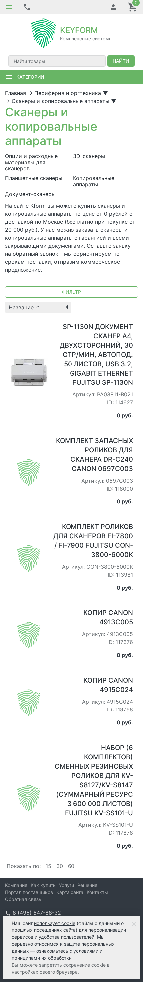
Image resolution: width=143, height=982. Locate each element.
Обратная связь (23, 899)
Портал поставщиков (29, 892)
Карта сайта (69, 892)
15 (48, 866)
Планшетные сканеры (33, 178)
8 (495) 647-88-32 (37, 912)
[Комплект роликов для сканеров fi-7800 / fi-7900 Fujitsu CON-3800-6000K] (29, 558)
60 (71, 866)
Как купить (43, 885)
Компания (16, 885)
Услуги (66, 885)
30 (59, 866)
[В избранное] (42, 324)
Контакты (97, 892)
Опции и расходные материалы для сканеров (31, 162)
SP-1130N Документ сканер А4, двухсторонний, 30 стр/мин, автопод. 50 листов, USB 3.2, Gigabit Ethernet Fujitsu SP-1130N (96, 354)
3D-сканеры (89, 156)
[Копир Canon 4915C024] (29, 702)
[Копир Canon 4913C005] (29, 634)
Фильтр (71, 292)
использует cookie (54, 923)
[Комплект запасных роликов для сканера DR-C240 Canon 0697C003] (29, 472)
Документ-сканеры (30, 194)
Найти (121, 61)
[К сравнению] (31, 324)
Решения (87, 885)
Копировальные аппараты (93, 181)
